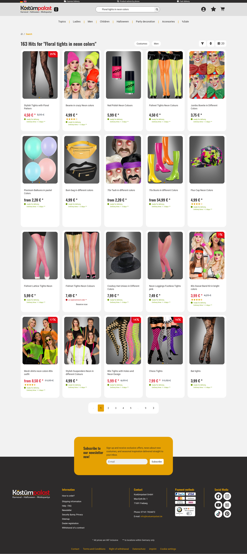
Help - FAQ (66, 506)
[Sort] (210, 43)
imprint (152, 549)
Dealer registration (70, 523)
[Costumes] (141, 43)
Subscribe (157, 461)
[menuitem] (21, 1)
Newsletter (67, 510)
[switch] (189, 513)
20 (222, 43)
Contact (75, 549)
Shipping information (71, 501)
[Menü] (193, 507)
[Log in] (203, 9)
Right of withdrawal (119, 549)
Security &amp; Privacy (72, 514)
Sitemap (66, 519)
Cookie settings (168, 549)
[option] (40, 75)
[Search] (157, 9)
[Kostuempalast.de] (36, 9)
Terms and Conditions (94, 549)
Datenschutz (139, 549)
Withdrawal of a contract (73, 528)
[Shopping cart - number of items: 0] (223, 9)
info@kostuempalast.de (151, 516)
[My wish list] (213, 9)
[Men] (156, 43)
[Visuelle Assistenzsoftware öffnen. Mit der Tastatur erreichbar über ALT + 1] (54, 9)
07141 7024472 (148, 512)
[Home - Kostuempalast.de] (31, 494)
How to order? (68, 496)
